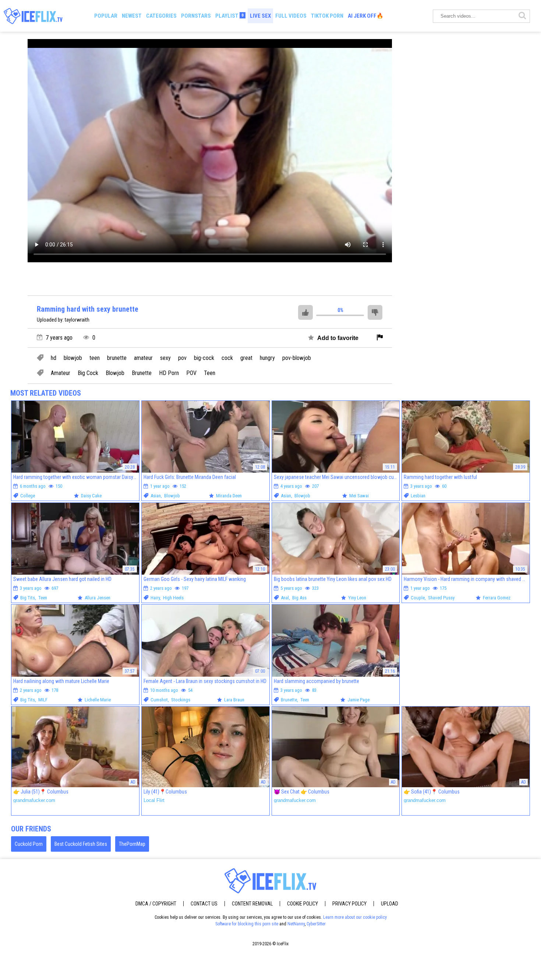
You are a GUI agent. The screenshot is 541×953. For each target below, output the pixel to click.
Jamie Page (358, 700)
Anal (285, 597)
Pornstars (196, 16)
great (246, 358)
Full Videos (291, 16)
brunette (117, 358)
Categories (161, 16)
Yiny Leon (357, 597)
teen (94, 358)
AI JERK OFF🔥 (365, 16)
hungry (267, 358)
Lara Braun (234, 700)
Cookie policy (302, 903)
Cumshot (159, 700)
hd (53, 358)
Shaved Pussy (441, 597)
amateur (143, 358)
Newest (132, 16)
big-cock (204, 358)
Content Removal (252, 903)
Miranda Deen (229, 495)
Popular (105, 16)
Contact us (204, 903)
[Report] (380, 337)
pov (182, 358)
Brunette (142, 373)
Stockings (180, 700)
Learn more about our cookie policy (355, 917)
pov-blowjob (296, 358)
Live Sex (260, 16)
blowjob (73, 358)
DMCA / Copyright (155, 903)
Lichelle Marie (98, 700)
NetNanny (296, 923)
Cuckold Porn (29, 844)
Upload (389, 903)
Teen (209, 373)
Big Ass (299, 597)
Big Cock (88, 373)
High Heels (173, 597)
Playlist (229, 16)
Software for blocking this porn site (246, 923)
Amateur (60, 373)
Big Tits (27, 597)
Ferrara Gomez (496, 597)
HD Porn (169, 373)
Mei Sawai (359, 495)
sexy (165, 358)
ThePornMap (132, 844)
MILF (42, 700)
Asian (156, 495)
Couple (418, 597)
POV (191, 373)
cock (227, 358)
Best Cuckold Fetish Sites (80, 844)
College (27, 495)
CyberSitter (316, 923)
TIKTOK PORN (327, 16)
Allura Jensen (97, 597)
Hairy (155, 597)
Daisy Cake (91, 495)
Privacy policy (349, 903)
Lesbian (418, 495)
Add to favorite (337, 338)
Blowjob (115, 373)
